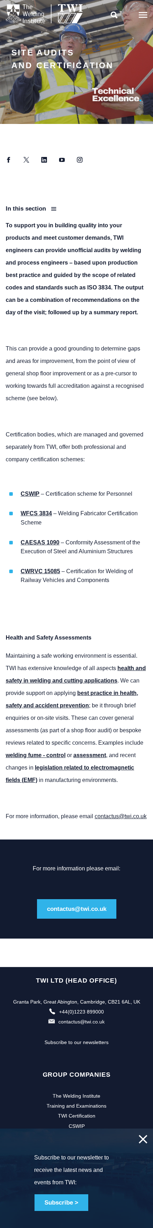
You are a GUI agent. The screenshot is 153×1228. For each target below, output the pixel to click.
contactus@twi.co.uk (121, 816)
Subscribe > (61, 1202)
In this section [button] (27, 208)
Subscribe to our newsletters (76, 1042)
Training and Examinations (76, 1106)
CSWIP (77, 1126)
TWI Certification (76, 1116)
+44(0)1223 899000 (81, 1012)
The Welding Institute (76, 1096)
